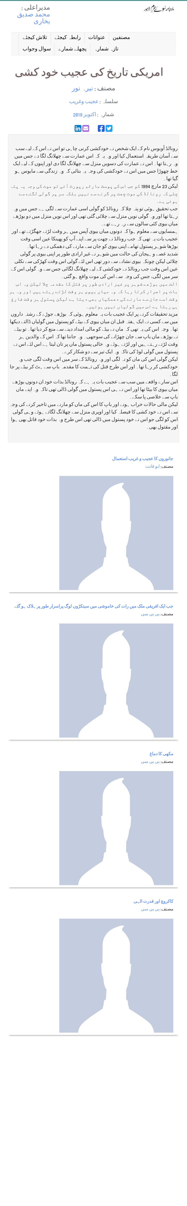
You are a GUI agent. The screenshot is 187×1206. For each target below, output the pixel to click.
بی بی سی (150, 614)
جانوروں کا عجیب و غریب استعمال (142, 459)
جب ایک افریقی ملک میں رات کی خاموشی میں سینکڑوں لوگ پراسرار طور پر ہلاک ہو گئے (93, 607)
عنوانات (96, 38)
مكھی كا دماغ (161, 754)
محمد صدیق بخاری (33, 18)
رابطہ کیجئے (68, 38)
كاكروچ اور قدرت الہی (153, 902)
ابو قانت (152, 467)
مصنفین (121, 38)
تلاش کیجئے (35, 38)
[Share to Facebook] (101, 128)
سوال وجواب (37, 49)
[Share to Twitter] (109, 128)
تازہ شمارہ (106, 49)
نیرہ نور (82, 89)
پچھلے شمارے (72, 49)
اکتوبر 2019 (84, 115)
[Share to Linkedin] (78, 128)
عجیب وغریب (84, 102)
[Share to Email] (85, 128)
